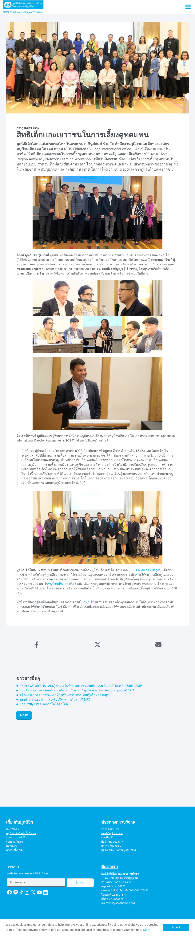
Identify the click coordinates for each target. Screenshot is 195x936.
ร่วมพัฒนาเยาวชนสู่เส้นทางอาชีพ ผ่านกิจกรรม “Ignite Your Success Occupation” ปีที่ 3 (77, 690)
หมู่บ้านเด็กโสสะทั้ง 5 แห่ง (21, 833)
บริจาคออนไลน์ (110, 829)
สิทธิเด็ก (89, 602)
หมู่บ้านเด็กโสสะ (59, 584)
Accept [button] (176, 927)
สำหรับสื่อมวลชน (111, 845)
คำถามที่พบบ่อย (15, 850)
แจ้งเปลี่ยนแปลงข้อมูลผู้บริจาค (119, 850)
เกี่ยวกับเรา (12, 829)
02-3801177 (119, 894)
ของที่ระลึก (107, 837)
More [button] (146, 930)
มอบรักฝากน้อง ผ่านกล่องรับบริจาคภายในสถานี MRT (55, 699)
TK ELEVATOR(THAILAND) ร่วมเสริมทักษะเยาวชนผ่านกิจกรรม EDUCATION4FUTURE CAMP (81, 686)
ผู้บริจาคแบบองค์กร (112, 841)
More (24, 715)
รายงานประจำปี (15, 837)
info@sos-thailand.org (121, 903)
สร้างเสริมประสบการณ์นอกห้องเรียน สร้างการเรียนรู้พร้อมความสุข (64, 695)
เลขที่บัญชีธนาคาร (112, 833)
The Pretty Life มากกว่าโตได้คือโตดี (44, 704)
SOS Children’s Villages (144, 570)
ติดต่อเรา (11, 845)
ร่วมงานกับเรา (14, 841)
